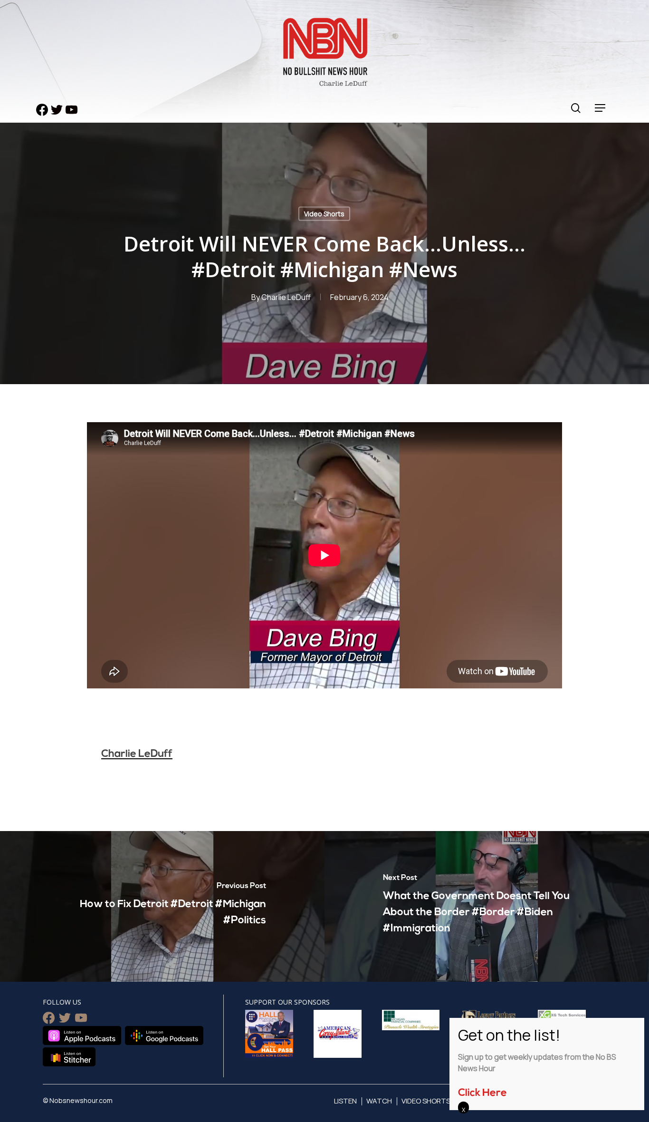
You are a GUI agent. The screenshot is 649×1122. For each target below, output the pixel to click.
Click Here (482, 1093)
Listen (345, 1101)
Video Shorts (324, 213)
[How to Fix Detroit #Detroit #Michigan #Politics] (162, 906)
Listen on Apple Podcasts (82, 1035)
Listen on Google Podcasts (164, 1035)
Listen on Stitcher (69, 1056)
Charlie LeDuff (286, 297)
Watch (379, 1101)
